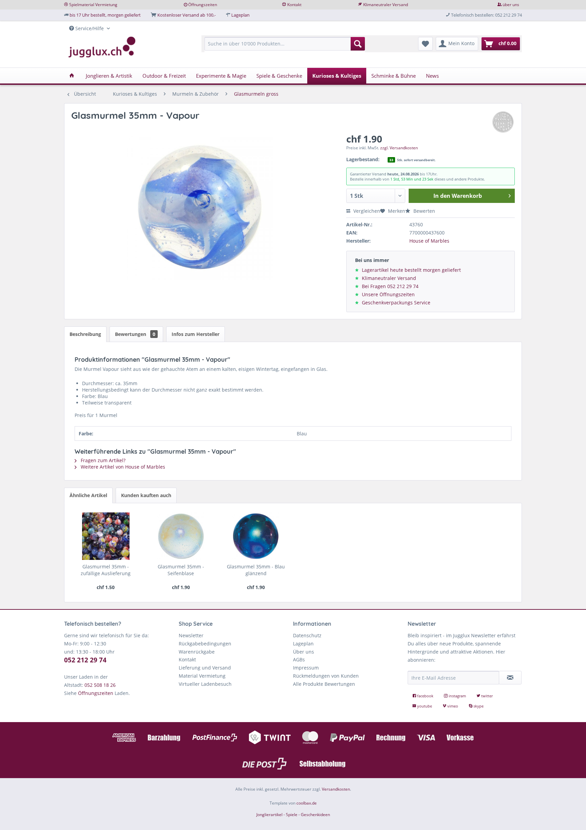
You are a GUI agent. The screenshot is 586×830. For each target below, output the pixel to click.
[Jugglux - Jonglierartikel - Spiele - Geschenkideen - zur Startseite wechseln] (102, 47)
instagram (457, 695)
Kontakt (294, 4)
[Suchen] (358, 44)
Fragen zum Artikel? (102, 460)
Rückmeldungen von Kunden (326, 676)
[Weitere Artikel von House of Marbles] (503, 122)
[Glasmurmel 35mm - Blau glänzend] (256, 536)
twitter (486, 695)
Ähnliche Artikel (88, 495)
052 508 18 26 (100, 685)
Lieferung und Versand (205, 667)
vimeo (452, 706)
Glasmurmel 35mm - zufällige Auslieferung (106, 570)
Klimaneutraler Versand (385, 4)
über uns (511, 4)
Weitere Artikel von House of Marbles (122, 467)
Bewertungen (135, 334)
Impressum (306, 667)
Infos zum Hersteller (195, 334)
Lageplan (240, 15)
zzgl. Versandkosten (399, 148)
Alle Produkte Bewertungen (324, 684)
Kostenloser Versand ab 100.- (186, 15)
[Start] (71, 75)
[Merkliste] (425, 44)
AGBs (299, 659)
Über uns (303, 651)
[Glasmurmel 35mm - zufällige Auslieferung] (106, 536)
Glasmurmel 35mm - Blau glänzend (256, 570)
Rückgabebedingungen (205, 643)
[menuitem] (284, 47)
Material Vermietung (202, 676)
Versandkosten (336, 789)
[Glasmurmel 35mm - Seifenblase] (181, 536)
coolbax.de (306, 803)
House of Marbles (429, 241)
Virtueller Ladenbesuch (205, 684)
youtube (424, 706)
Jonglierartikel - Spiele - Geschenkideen (293, 814)
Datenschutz (307, 635)
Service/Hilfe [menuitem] (89, 28)
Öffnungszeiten (202, 4)
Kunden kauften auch (146, 495)
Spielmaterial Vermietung (93, 4)
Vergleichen (366, 211)
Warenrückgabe (197, 651)
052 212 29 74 (85, 660)
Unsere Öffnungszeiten (388, 294)
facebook (425, 695)
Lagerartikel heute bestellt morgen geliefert (411, 270)
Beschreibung (85, 334)
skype (478, 706)
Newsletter (191, 635)
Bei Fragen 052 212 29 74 (390, 286)
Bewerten (423, 211)
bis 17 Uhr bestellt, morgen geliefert (105, 15)
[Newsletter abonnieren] (510, 677)
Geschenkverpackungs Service (396, 302)
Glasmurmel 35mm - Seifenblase (181, 570)
